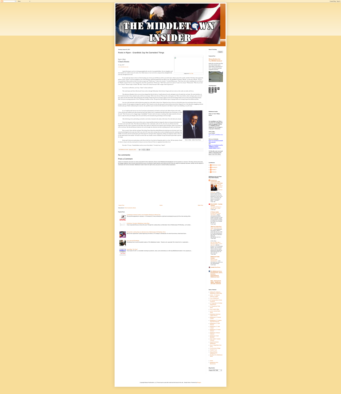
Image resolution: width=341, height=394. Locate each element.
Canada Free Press (215, 267)
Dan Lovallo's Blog (214, 309)
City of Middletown (214, 298)
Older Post (200, 205)
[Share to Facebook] (147, 150)
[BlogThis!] (144, 150)
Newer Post (121, 205)
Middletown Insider (216, 165)
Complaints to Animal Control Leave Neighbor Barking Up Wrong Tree (143, 214)
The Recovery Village (215, 348)
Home (161, 205)
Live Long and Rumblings (133, 240)
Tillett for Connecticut (216, 226)
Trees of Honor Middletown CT (213, 352)
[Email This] (142, 150)
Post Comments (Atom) (130, 208)
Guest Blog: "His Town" (132, 249)
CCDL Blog (213, 241)
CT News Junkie (215, 212)
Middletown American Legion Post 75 (215, 315)
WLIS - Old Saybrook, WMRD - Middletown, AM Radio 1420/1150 (216, 282)
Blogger (199, 382)
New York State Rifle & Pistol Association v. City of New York (216, 244)
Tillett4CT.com (213, 350)
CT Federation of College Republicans (216, 303)
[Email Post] (139, 149)
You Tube (191, 73)
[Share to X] (146, 150)
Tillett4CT (214, 169)
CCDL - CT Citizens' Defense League (215, 295)
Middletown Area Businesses (214, 363)
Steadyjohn (214, 167)
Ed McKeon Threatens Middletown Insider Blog (138, 223)
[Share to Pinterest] (149, 150)
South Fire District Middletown (214, 342)
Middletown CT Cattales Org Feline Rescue (216, 321)
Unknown (214, 172)
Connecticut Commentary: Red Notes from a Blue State (217, 182)
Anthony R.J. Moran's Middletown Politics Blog (216, 292)
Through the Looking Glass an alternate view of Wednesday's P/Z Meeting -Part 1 (146, 232)
